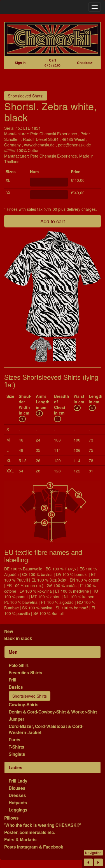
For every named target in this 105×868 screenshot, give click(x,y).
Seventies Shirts (25, 673)
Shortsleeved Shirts (29, 696)
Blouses (17, 788)
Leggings (18, 810)
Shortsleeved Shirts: (25, 96)
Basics (16, 687)
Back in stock (18, 638)
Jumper (16, 719)
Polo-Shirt (19, 665)
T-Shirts (16, 747)
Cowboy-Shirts (24, 705)
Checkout (84, 62)
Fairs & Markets (20, 840)
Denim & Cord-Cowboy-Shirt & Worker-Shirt (53, 712)
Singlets (17, 754)
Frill (12, 680)
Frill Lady (18, 781)
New (8, 631)
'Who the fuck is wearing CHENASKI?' (42, 825)
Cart (52, 62)
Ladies (15, 767)
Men (13, 652)
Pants (14, 740)
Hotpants (18, 803)
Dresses (17, 795)
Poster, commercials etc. (29, 832)
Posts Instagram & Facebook (33, 847)
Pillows (11, 818)
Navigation (93, 852)
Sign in (20, 62)
